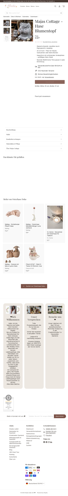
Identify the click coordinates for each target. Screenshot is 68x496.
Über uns (12, 459)
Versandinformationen (33, 431)
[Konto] (59, 6)
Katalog (11, 454)
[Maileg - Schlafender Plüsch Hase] (13, 218)
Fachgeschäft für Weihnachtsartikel (15, 442)
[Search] (7, 13)
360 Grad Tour (14, 452)
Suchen (28, 445)
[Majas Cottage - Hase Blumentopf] (49, 105)
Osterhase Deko (19, 199)
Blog (10, 450)
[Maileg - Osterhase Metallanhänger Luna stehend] (34, 219)
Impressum (30, 429)
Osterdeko (25, 16)
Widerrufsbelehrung (32, 438)
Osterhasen (33, 16)
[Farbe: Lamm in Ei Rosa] (6, 261)
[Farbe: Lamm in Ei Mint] (9, 261)
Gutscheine (13, 457)
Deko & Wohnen (16, 16)
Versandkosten (49, 77)
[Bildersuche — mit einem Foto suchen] (61, 13)
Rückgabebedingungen (34, 436)
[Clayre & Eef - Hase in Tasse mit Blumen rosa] (34, 258)
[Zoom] (22, 30)
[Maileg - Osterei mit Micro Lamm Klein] (13, 258)
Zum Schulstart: (7, 1)
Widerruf (29, 441)
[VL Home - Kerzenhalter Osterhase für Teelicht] (55, 223)
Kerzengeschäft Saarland (14, 446)
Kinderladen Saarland (16, 435)
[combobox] (34, 13)
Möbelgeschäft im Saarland (15, 438)
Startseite (6, 16)
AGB (27, 443)
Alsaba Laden (14, 429)
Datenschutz (30, 433)
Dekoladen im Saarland (13, 432)
